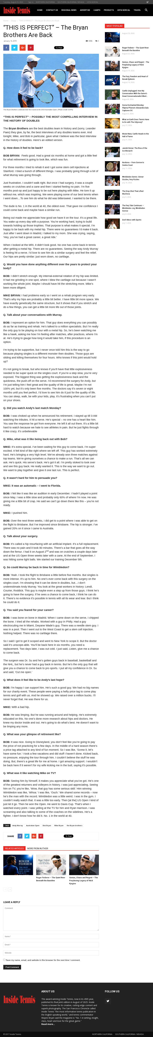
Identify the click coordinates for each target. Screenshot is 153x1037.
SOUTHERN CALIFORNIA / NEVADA (71, 2)
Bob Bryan (47, 825)
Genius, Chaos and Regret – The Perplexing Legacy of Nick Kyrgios (83, 880)
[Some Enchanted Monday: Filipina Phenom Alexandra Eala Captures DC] (112, 109)
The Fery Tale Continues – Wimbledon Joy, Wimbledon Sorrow (133, 208)
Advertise (85, 10)
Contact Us (52, 10)
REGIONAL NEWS (68, 10)
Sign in (30, 2)
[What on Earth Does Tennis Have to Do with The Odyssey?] (112, 123)
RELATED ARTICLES (14, 848)
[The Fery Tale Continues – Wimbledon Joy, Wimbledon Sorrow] (112, 209)
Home (39, 10)
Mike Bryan (59, 825)
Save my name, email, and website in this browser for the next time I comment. (43, 960)
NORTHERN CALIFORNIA (45, 2)
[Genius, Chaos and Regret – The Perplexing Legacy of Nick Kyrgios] (84, 865)
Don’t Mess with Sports (131, 220)
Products (109, 10)
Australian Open (32, 825)
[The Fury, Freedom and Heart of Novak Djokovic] (112, 80)
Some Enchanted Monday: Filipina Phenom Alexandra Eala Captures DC (135, 108)
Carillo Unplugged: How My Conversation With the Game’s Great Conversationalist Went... (135, 93)
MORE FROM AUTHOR (37, 848)
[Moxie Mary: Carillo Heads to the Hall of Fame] (112, 137)
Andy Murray (17, 825)
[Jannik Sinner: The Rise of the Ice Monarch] (112, 152)
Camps (97, 10)
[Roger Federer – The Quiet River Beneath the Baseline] (51, 865)
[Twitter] (147, 2)
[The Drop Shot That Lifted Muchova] (112, 195)
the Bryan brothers (74, 825)
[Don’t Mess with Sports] (112, 224)
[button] (146, 10)
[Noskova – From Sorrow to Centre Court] (112, 166)
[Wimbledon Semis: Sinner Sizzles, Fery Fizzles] (112, 180)
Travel (137, 10)
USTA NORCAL (92, 2)
